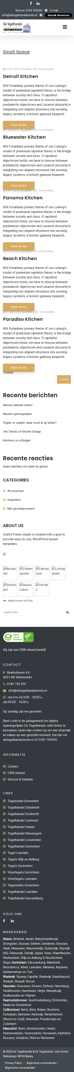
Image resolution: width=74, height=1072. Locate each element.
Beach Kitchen (20, 258)
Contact (13, 766)
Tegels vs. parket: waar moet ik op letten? (30, 423)
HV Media (27, 1056)
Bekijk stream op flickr (20, 600)
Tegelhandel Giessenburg (25, 898)
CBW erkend (16, 773)
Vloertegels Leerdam (22, 879)
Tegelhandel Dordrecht (23, 814)
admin (27, 69)
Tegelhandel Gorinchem (24, 846)
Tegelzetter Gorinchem (23, 885)
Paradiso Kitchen (23, 319)
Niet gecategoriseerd (20, 508)
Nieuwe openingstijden (17, 414)
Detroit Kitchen (20, 76)
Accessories (15, 491)
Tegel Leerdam (18, 853)
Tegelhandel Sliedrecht (23, 807)
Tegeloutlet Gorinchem (23, 801)
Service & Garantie (20, 779)
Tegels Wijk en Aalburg (23, 859)
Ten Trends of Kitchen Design (22, 431)
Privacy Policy (13, 1063)
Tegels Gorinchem (20, 866)
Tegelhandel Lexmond (23, 820)
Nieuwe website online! (18, 405)
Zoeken (8, 372)
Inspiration (14, 500)
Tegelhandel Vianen (21, 827)
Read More (19, 125)
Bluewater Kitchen (24, 137)
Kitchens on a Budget (17, 440)
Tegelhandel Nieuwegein (25, 833)
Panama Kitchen (23, 198)
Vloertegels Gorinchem (23, 872)
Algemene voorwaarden (42, 1063)
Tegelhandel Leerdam (22, 892)
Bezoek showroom (58, 15)
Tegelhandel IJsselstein (24, 840)
